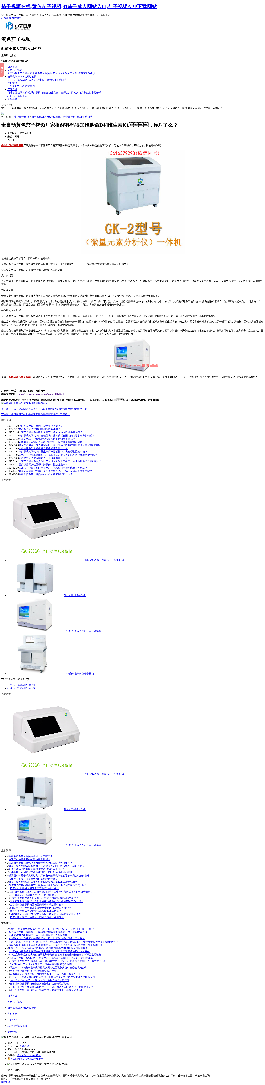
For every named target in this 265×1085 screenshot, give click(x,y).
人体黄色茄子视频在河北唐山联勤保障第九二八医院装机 (39, 935)
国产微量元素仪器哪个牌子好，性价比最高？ (34, 895)
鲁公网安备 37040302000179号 (26, 1058)
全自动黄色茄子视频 (18, 73)
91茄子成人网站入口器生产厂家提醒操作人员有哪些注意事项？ (43, 882)
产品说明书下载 (16, 86)
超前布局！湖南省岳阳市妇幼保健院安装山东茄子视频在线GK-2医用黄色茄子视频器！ (56, 945)
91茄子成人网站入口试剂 (63, 73)
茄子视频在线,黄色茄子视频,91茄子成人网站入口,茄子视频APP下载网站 (79, 6)
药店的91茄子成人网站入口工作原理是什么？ (43, 458)
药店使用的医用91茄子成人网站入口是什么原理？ (37, 917)
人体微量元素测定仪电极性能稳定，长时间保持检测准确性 (51, 442)
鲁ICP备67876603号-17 (29, 1055)
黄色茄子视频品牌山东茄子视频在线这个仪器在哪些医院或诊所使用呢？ (48, 885)
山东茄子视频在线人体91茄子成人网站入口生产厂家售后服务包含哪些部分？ (60, 461)
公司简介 (23, 92)
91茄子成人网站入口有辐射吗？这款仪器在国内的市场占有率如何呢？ (57, 435)
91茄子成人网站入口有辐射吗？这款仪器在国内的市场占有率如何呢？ (47, 866)
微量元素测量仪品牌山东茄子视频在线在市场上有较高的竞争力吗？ (55, 471)
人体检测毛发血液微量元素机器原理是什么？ (33, 878)
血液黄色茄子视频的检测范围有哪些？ (29, 859)
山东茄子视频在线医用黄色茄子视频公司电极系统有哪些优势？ (53, 467)
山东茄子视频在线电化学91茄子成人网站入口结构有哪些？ (40, 862)
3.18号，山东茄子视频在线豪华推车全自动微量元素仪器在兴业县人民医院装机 (52, 977)
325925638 (24, 1046)
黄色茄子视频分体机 (75, 595)
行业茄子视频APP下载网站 (51, 79)
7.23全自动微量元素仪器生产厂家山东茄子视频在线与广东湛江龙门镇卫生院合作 (52, 929)
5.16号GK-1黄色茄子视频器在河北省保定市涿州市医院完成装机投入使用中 (49, 951)
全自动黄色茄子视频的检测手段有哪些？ (41, 426)
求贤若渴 (96, 92)
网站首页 (12, 67)
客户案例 (12, 83)
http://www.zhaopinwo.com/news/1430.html (41, 394)
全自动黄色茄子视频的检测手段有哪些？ (31, 856)
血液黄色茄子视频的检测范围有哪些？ (39, 429)
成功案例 (30, 86)
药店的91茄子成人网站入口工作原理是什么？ (34, 888)
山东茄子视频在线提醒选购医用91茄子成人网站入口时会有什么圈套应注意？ (51, 987)
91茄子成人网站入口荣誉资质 (75, 92)
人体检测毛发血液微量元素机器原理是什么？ (43, 448)
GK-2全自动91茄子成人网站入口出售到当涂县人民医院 (39, 980)
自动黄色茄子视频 (40, 73)
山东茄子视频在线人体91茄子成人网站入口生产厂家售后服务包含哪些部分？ (51, 891)
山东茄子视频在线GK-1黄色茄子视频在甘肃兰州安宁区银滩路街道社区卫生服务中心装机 (58, 961)
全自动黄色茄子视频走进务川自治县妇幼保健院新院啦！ (40, 983)
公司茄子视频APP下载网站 (21, 79)
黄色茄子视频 (14, 70)
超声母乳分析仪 (86, 73)
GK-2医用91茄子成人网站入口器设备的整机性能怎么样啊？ (42, 964)
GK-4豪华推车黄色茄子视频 (79, 673)
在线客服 (6, 18)
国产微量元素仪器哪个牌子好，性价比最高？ (43, 464)
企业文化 (53, 92)
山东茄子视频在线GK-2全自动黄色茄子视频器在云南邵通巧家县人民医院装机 (51, 958)
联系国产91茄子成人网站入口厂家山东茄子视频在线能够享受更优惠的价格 (59, 445)
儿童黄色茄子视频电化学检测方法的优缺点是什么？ (47, 438)
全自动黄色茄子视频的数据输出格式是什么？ (34, 970)
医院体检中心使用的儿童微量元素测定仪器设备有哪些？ (40, 907)
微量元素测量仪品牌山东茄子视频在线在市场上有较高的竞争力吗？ (46, 901)
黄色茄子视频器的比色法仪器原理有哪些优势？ (35, 911)
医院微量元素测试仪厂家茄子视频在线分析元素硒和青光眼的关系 (45, 914)
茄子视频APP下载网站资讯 (21, 76)
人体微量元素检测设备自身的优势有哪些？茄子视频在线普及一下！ (46, 974)
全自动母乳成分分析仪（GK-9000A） (105, 560)
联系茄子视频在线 (38, 92)
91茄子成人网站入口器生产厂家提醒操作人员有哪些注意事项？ (53, 451)
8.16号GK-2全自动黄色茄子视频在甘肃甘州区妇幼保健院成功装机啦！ (47, 938)
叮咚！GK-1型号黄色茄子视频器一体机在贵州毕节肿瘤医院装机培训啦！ (48, 948)
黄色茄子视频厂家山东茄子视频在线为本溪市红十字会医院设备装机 (46, 990)
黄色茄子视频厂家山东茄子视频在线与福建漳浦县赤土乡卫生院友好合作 (48, 932)
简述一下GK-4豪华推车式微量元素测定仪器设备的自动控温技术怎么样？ (49, 967)
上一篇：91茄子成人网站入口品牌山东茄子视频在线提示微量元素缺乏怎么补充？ (45, 409)
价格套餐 (12, 99)
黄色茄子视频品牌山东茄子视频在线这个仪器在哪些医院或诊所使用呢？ (58, 455)
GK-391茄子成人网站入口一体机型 (82, 631)
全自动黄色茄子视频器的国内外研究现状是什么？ (37, 904)
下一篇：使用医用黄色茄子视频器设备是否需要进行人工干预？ (35, 414)
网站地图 (16, 18)
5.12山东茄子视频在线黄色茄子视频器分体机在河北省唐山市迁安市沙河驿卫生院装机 (55, 954)
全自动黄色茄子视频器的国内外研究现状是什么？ (46, 474)
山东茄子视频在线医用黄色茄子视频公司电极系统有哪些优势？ (44, 898)
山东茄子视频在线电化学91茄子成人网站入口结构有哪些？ (51, 432)
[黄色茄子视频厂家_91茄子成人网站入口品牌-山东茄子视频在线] (19, 31)
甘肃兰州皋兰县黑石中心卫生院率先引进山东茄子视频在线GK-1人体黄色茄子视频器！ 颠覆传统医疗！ (64, 941)
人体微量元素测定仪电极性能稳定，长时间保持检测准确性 (40, 872)
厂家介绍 (12, 89)
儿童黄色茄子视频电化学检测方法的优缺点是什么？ (37, 869)
